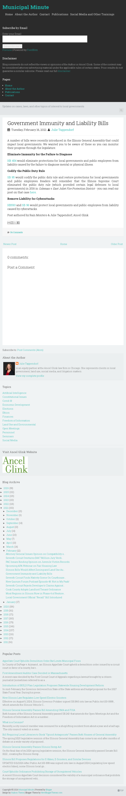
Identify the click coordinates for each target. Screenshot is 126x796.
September (12, 523)
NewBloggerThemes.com (51, 792)
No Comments (16, 232)
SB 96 (25, 205)
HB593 (11, 205)
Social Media (9, 440)
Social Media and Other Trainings (92, 14)
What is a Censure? (13, 722)
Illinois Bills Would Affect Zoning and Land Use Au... (35, 569)
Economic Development (16, 404)
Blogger (49, 789)
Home (9, 14)
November (12, 515)
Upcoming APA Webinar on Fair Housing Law (31, 565)
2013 (6, 634)
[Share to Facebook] (18, 222)
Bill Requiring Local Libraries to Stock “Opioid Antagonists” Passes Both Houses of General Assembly (59, 734)
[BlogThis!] (12, 222)
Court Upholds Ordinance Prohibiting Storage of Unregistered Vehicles (42, 771)
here (33, 192)
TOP (121, 790)
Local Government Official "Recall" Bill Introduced (34, 597)
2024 (6, 496)
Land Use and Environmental (19, 424)
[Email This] (8, 222)
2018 (6, 614)
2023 (6, 500)
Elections (7, 408)
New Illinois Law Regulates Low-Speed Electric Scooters (34, 697)
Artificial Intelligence (14, 392)
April (9, 542)
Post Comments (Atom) (30, 350)
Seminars (8, 436)
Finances (7, 416)
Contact (45, 14)
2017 (6, 618)
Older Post (117, 244)
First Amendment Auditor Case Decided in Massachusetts (35, 673)
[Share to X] (15, 222)
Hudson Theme (17, 792)
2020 (6, 606)
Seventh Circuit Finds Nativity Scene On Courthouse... (36, 577)
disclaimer (64, 71)
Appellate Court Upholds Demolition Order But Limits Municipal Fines (41, 660)
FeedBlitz (32, 49)
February (11, 550)
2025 (6, 492)
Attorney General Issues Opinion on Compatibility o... (35, 554)
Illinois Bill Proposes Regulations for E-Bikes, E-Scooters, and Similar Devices (46, 759)
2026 (6, 488)
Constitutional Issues (14, 396)
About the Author (26, 14)
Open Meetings (11, 428)
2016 (6, 622)
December (12, 511)
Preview (7, 49)
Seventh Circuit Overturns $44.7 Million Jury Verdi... (34, 557)
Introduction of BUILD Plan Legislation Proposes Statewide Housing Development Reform (53, 685)
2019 (6, 610)
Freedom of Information (16, 420)
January (11, 602)
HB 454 (11, 160)
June (9, 534)
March (10, 546)
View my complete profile (30, 375)
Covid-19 (7, 400)
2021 (6, 507)
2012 (6, 638)
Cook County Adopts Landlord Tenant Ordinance (33, 589)
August (10, 527)
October (10, 519)
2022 (6, 503)
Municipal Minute (25, 7)
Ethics (6, 412)
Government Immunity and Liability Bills (57, 122)
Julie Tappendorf (62, 130)
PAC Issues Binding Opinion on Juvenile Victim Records (38, 561)
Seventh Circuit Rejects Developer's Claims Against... (35, 585)
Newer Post (9, 244)
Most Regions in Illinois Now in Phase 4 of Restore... (35, 593)
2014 (6, 630)
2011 (6, 642)
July (8, 530)
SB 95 (11, 177)
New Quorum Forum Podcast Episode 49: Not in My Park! (37, 581)
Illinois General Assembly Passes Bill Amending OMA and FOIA (38, 710)
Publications (60, 14)
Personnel (8, 432)
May (8, 538)
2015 (6, 626)
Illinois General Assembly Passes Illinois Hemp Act (31, 746)
